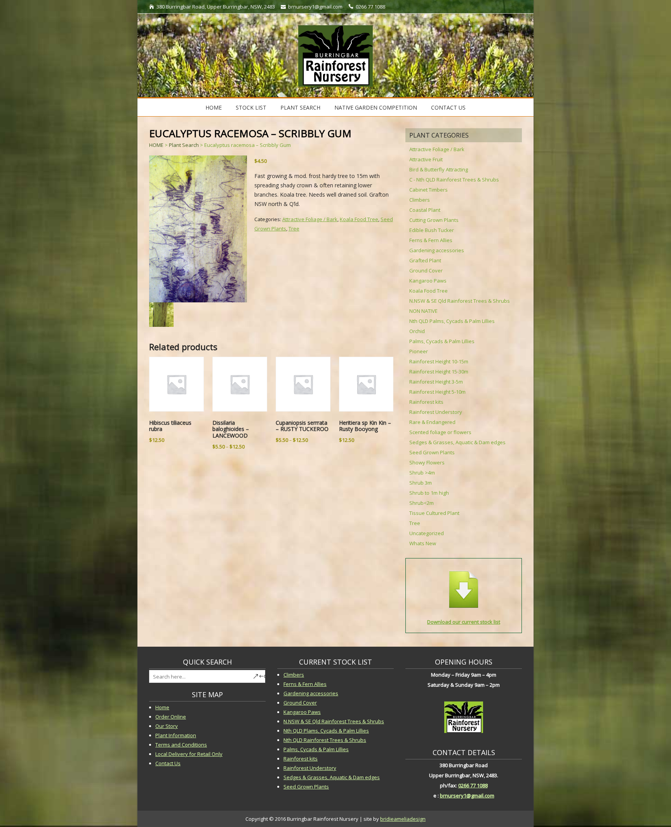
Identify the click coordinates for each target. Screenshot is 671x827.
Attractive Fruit (426, 159)
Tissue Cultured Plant (434, 512)
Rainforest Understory (435, 411)
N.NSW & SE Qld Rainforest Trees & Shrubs (459, 300)
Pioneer (418, 351)
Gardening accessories (436, 250)
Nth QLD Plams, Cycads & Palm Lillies (326, 730)
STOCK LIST (251, 107)
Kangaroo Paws (428, 280)
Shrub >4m (422, 472)
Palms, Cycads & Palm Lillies (442, 341)
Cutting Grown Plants (434, 219)
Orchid (417, 331)
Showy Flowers (427, 462)
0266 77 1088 (473, 785)
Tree (294, 228)
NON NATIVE (423, 310)
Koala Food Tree (359, 219)
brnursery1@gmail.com (467, 795)
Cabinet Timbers (428, 189)
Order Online (170, 716)
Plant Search (300, 107)
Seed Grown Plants (432, 452)
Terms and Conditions (181, 744)
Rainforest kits (426, 401)
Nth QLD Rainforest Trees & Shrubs (324, 739)
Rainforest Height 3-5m (436, 381)
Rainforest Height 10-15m (438, 361)
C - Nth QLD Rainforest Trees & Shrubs (454, 179)
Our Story (166, 725)
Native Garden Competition (375, 107)
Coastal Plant (424, 209)
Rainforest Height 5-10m (437, 391)
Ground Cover (426, 270)
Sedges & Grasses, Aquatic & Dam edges (457, 442)
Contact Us (448, 107)
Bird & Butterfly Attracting (438, 169)
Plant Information (175, 735)
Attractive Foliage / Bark (309, 219)
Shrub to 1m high (429, 492)
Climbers (419, 199)
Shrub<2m (421, 502)
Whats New (422, 543)
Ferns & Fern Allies (430, 240)
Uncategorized (426, 533)
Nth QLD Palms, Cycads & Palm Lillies (452, 321)
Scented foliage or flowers (440, 432)
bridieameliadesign (403, 818)
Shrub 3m (420, 482)
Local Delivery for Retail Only (189, 753)
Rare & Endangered (432, 422)
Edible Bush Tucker (431, 230)
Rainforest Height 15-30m (438, 371)
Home (213, 107)
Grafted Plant (425, 260)
